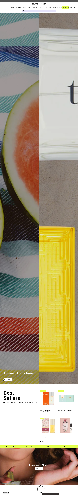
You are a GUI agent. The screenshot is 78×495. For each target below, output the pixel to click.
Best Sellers (4, 395)
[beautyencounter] (39, 4)
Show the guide (39, 468)
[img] (42, 441)
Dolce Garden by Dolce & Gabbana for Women (66, 437)
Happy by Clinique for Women (45, 410)
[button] (19, 7)
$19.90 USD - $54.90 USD (44, 411)
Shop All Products (7, 379)
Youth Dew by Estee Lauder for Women (65, 410)
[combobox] (39, 11)
